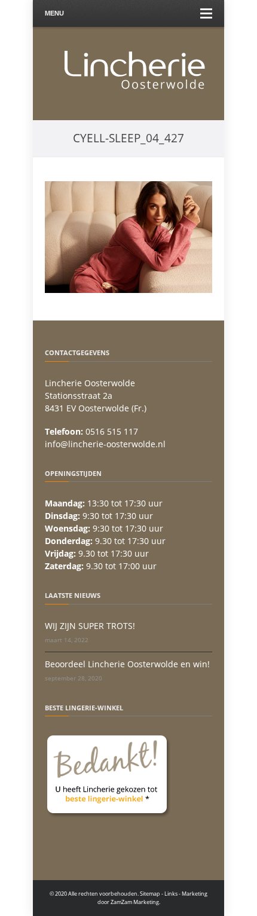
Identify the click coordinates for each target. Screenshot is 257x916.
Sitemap (150, 893)
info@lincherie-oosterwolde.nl (105, 444)
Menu (54, 13)
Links (171, 893)
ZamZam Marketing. (135, 902)
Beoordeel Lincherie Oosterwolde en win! (127, 664)
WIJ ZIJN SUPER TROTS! (90, 625)
